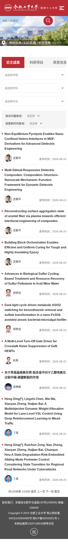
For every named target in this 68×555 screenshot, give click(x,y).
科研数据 (30, 42)
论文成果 (44, 42)
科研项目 (36, 62)
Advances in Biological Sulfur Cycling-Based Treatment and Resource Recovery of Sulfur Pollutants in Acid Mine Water (34, 278)
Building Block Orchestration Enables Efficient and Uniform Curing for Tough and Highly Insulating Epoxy (35, 247)
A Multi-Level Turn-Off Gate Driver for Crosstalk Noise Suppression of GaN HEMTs (31, 346)
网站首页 (15, 42)
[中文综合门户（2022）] (31, 10)
